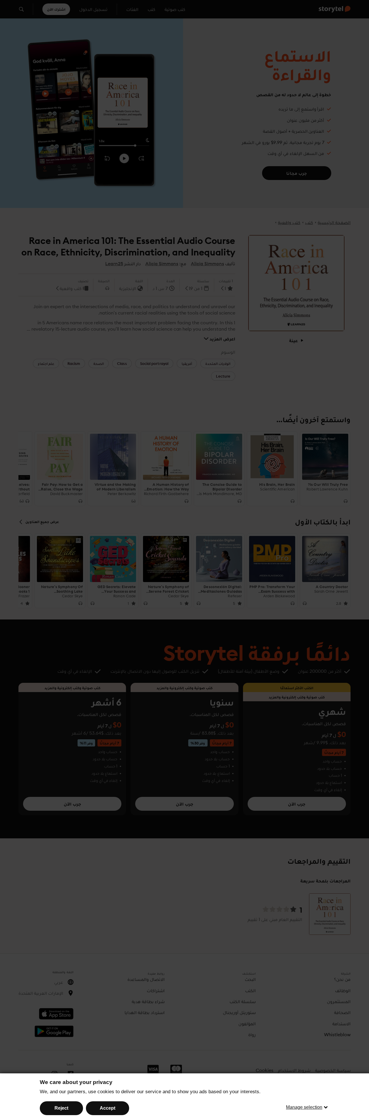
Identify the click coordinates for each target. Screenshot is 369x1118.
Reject (61, 1108)
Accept (107, 1108)
